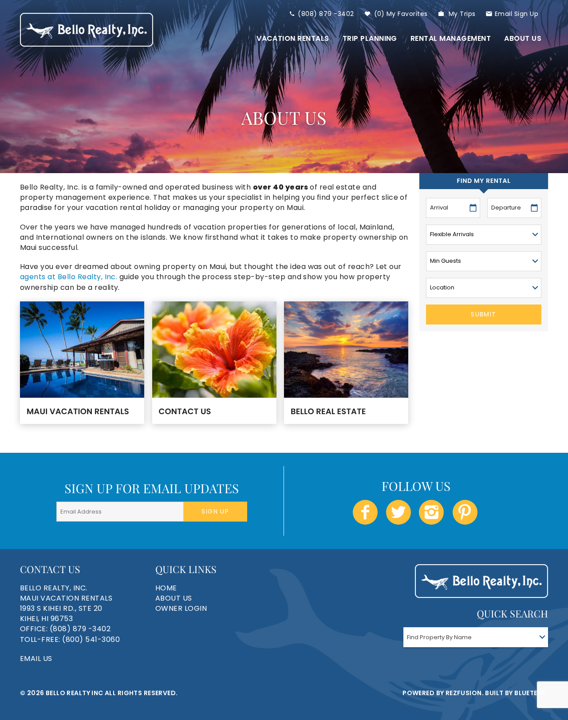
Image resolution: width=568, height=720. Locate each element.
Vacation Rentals (292, 38)
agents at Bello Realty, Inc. (68, 277)
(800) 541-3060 (91, 639)
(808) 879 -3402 (326, 13)
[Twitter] (399, 512)
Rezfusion (464, 692)
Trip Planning (370, 38)
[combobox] (475, 637)
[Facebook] (366, 512)
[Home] (86, 29)
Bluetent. (531, 692)
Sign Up (215, 511)
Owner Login (181, 608)
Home (166, 588)
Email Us (36, 658)
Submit (483, 314)
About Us (522, 38)
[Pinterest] (466, 512)
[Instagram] (432, 512)
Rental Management (450, 38)
